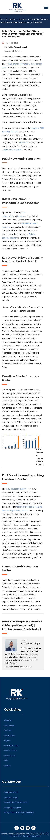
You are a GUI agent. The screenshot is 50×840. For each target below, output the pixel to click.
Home (2, 19)
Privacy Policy (15, 835)
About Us (8, 720)
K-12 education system (16, 488)
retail (11, 216)
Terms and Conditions (31, 835)
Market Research (11, 792)
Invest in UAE (9, 755)
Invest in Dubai (10, 750)
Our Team (8, 730)
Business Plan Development (15, 802)
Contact (7, 765)
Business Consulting (12, 807)
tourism (20, 216)
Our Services (9, 735)
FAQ (6, 760)
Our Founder (9, 725)
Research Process (11, 745)
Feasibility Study (11, 797)
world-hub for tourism (13, 149)
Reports (7, 740)
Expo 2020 (23, 142)
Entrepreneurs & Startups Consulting (19, 812)
